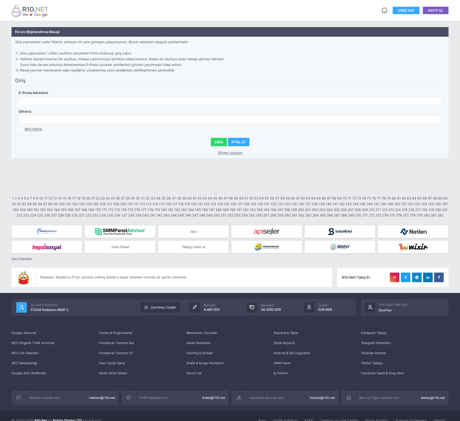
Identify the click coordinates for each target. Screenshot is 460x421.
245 (181, 215)
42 (199, 198)
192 (246, 210)
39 (184, 198)
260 (287, 215)
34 (158, 198)
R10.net (31, 10)
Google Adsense (24, 333)
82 (404, 198)
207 (351, 210)
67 (329, 198)
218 (424, 210)
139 (322, 204)
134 (287, 204)
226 (47, 215)
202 (315, 210)
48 (231, 198)
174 (124, 210)
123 (213, 204)
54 (261, 198)
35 (163, 198)
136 (301, 204)
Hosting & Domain (199, 353)
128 (246, 204)
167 (77, 210)
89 (440, 198)
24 (108, 198)
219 (431, 210)
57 (277, 198)
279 (420, 215)
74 (364, 198)
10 (41, 198)
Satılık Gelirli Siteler (113, 373)
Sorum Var (194, 373)
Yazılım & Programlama (115, 333)
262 (301, 215)
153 (417, 204)
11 (45, 198)
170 (98, 210)
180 (164, 210)
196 (273, 210)
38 (179, 198)
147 (376, 204)
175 (130, 210)
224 (33, 215)
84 (414, 198)
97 (45, 204)
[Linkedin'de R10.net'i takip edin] (428, 277)
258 (273, 215)
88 (435, 198)
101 (68, 204)
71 (349, 198)
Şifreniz (25, 111)
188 (219, 210)
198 (287, 210)
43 (204, 198)
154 (424, 204)
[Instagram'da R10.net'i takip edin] (394, 277)
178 (150, 210)
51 (246, 198)
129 (253, 204)
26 (118, 198)
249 (209, 215)
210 (372, 210)
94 (29, 204)
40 (189, 198)
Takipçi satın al (193, 247)
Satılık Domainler (198, 343)
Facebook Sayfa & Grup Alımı (382, 373)
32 (148, 198)
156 (438, 204)
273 (378, 215)
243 (166, 215)
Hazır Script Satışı (112, 363)
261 (294, 215)
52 (251, 198)
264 (315, 215)
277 (406, 215)
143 (349, 204)
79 (389, 198)
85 (419, 198)
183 (184, 210)
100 (62, 204)
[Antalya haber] (266, 247)
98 (50, 204)
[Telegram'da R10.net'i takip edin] (417, 277)
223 (26, 215)
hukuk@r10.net (322, 398)
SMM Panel (282, 363)
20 (88, 198)
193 (253, 210)
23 (103, 198)
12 (50, 198)
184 (191, 210)
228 (61, 215)
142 (342, 204)
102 (75, 204)
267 (337, 215)
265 (323, 215)
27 (123, 198)
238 (131, 215)
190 (233, 210)
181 (170, 210)
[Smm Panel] (266, 231)
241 (152, 215)
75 (369, 198)
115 (161, 204)
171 (104, 210)
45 (215, 198)
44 (210, 198)
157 (445, 204)
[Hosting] (47, 231)
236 (117, 215)
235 (110, 215)
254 (245, 215)
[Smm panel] (120, 231)
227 (54, 215)
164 (57, 210)
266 (330, 215)
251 (223, 215)
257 (266, 215)
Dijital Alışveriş (284, 343)
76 (374, 198)
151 (404, 204)
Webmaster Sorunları (201, 333)
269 (351, 215)
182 (177, 210)
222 (19, 215)
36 (169, 198)
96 (40, 204)
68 (334, 198)
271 (365, 215)
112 (142, 204)
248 (202, 215)
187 (212, 210)
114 (155, 204)
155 (431, 204)
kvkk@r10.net (213, 398)
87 (430, 198)
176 (137, 210)
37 (174, 198)
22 (98, 198)
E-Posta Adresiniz (33, 93)
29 (133, 198)
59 (288, 198)
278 (413, 215)
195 (267, 210)
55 (267, 198)
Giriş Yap (406, 10)
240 (146, 215)
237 (124, 215)
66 (324, 198)
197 (280, 210)
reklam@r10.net (102, 398)
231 (82, 215)
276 (399, 215)
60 (293, 198)
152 (410, 204)
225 (40, 215)
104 (89, 204)
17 (74, 198)
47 (226, 198)
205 (336, 210)
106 (103, 204)
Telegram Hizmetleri (376, 343)
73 (359, 198)
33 (153, 198)
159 (23, 210)
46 (220, 198)
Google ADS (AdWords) (29, 373)
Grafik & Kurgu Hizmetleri (205, 363)
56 (272, 198)
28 (128, 198)
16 (69, 198)
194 (260, 210)
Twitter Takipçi (372, 363)
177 (144, 210)
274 (385, 215)
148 (383, 204)
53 (256, 198)
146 (370, 204)
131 (267, 204)
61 (298, 198)
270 (358, 215)
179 (157, 210)
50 (241, 198)
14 (60, 198)
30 (138, 198)
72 (354, 198)
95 (35, 204)
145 (363, 204)
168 (84, 210)
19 (83, 198)
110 (130, 204)
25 (113, 198)
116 (168, 204)
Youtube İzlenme (373, 353)
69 (339, 198)
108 (116, 204)
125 (227, 204)
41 (194, 198)
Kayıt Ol (435, 10)
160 (30, 210)
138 (315, 204)
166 (71, 210)
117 (174, 204)
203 (322, 210)
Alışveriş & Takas (286, 333)
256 (259, 215)
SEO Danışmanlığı (24, 363)
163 (50, 210)
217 (418, 210)
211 (378, 210)
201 (308, 210)
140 (329, 204)
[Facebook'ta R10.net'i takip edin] (439, 277)
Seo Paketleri (22, 259)
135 (294, 204)
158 (16, 210)
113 (148, 204)
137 (308, 204)
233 (95, 215)
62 (303, 198)
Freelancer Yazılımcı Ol (115, 353)
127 (240, 204)
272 (371, 215)
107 (109, 204)
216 (411, 210)
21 (93, 198)
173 (117, 210)
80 (394, 198)
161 (36, 210)
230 (75, 215)
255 (252, 215)
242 (159, 215)
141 (335, 204)
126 (233, 204)
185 (198, 210)
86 (425, 198)
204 (329, 210)
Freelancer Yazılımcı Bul (116, 343)
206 (343, 210)
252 (230, 215)
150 (397, 204)
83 (409, 198)
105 (96, 204)
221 (445, 210)
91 (14, 204)
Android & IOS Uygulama (292, 353)
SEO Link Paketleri (25, 353)
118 (181, 204)
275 (392, 215)
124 (220, 204)
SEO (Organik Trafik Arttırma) (33, 343)
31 (143, 198)
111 (136, 204)
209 (365, 210)
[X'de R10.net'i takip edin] (405, 277)
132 (273, 204)
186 (205, 210)
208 (358, 210)
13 (55, 198)
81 (399, 198)
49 (236, 198)
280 (427, 215)
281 (434, 215)
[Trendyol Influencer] (413, 247)
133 (280, 204)
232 (89, 215)
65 (318, 198)
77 (379, 198)
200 (301, 210)
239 (138, 215)
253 (237, 215)
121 (200, 204)
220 (438, 210)
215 (405, 210)
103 (82, 204)
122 (206, 204)
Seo (193, 231)
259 (280, 215)
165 (64, 210)
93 (24, 204)
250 (216, 215)
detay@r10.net (433, 398)
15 (64, 198)
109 (123, 204)
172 (111, 210)
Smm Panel (120, 247)
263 (308, 215)
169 (91, 210)
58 (282, 198)
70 (345, 198)
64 (313, 198)
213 (391, 210)
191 (239, 210)
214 (398, 210)
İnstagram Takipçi (374, 333)
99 (55, 204)
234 (103, 215)
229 (68, 215)
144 (356, 204)
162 (43, 210)
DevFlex (385, 310)
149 (390, 204)
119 (187, 204)
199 (294, 210)
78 (384, 198)
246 (188, 215)
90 (445, 198)
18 (78, 198)
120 (194, 204)
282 (440, 215)
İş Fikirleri (281, 373)
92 (19, 204)
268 (344, 215)
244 (174, 215)
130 (260, 204)
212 (384, 210)
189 (226, 210)
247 (195, 215)
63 (308, 198)
